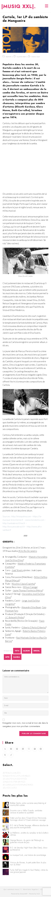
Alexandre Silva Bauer (31, 607)
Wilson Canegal (30, 587)
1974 (17, 650)
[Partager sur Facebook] (11, 749)
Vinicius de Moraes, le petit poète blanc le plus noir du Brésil (28, 863)
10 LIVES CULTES (10, 788)
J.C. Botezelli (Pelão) (14, 617)
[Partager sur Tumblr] (5, 754)
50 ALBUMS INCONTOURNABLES (16, 776)
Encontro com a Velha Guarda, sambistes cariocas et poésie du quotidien (26, 811)
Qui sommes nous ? (12, 889)
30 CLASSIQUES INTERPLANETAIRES (18, 785)
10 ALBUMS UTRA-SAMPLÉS (14, 782)
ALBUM (8, 56)
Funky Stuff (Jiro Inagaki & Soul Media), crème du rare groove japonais (29, 871)
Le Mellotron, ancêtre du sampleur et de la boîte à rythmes (29, 833)
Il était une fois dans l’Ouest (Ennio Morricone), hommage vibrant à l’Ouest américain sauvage (28, 819)
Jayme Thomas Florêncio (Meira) (28, 590)
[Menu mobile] (47, 6)
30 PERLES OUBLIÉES (11, 773)
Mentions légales (30, 889)
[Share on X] (5, 749)
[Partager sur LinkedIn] (22, 749)
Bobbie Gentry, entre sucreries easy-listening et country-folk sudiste (28, 804)
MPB (7, 657)
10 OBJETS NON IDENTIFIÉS (15, 779)
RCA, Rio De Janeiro (27, 551)
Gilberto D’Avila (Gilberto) (34, 627)
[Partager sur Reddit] (40, 749)
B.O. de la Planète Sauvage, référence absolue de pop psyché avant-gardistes (29, 826)
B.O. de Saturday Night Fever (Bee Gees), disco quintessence (28, 848)
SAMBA (16, 657)
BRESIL (37, 650)
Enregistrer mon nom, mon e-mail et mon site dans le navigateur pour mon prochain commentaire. (25, 724)
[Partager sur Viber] (28, 749)
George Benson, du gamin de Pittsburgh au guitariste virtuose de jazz (27, 841)
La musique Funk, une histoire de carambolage (28, 855)
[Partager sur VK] (34, 749)
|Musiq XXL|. (18, 6)
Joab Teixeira (18, 570)
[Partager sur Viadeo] (11, 754)
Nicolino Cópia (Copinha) (23, 583)
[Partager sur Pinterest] (16, 749)
